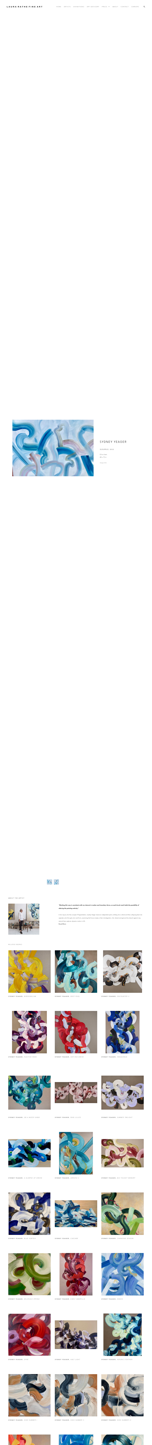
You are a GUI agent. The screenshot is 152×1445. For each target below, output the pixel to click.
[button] (106, 6)
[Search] (144, 7)
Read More (62, 924)
